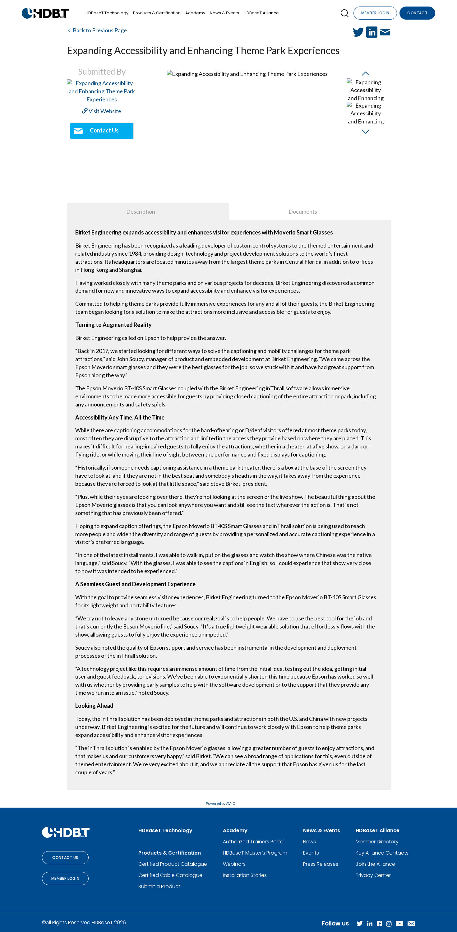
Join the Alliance (375, 864)
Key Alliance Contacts (382, 852)
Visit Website (104, 111)
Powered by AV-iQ (221, 803)
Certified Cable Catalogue (170, 875)
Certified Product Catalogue (172, 864)
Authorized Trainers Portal (253, 841)
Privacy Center (373, 875)
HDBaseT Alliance (261, 13)
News (309, 841)
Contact (417, 13)
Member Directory (377, 841)
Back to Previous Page (99, 30)
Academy (195, 13)
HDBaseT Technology (106, 13)
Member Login (375, 13)
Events (311, 852)
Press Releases (320, 864)
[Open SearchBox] (344, 13)
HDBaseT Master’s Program (255, 852)
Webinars (234, 864)
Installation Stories (245, 875)
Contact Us (65, 857)
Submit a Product (159, 886)
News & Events (224, 13)
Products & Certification (157, 13)
